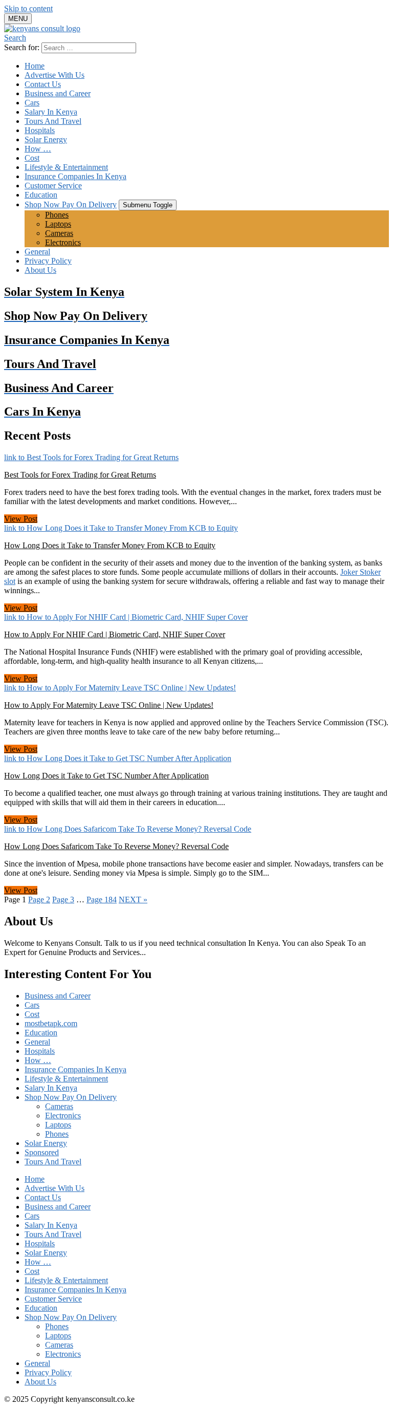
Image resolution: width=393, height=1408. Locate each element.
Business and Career (58, 93)
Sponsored (42, 1152)
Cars (32, 102)
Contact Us (43, 84)
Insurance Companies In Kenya (75, 176)
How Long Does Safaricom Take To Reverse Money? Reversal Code (116, 846)
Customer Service (53, 185)
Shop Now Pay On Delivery (71, 204)
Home (35, 65)
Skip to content (28, 8)
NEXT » (133, 899)
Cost (32, 158)
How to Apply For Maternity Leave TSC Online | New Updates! (108, 705)
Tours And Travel (53, 121)
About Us (40, 270)
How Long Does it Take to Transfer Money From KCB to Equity (109, 545)
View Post (20, 518)
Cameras (59, 233)
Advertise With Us (54, 75)
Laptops (58, 224)
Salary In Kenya (51, 111)
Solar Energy (46, 139)
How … (38, 148)
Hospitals (40, 130)
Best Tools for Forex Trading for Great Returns (80, 474)
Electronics (63, 242)
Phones (57, 214)
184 (101, 899)
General (37, 251)
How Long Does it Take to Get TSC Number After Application (106, 775)
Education (41, 194)
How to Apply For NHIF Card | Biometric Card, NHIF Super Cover (114, 634)
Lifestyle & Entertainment (66, 167)
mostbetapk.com (51, 1023)
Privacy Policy (48, 260)
